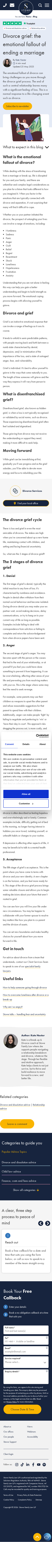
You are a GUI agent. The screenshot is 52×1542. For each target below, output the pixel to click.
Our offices (8, 1431)
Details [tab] (26, 744)
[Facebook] (33, 1465)
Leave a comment (17, 1124)
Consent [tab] (9, 744)
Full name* (10, 1327)
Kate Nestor (21, 59)
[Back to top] (37, 1537)
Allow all (26, 794)
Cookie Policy (8, 1499)
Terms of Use (8, 1495)
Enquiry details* (25, 1371)
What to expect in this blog (23, 146)
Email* (25, 1348)
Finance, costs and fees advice (19, 1181)
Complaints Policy (25, 1499)
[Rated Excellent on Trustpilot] (26, 23)
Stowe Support (9, 1441)
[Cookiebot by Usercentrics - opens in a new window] (37, 736)
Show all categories (24, 1190)
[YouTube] (39, 1465)
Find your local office (27, 503)
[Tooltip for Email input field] (47, 1348)
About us (7, 1426)
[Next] (47, 1223)
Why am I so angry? (13, 1006)
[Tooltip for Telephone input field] (47, 1337)
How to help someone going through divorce (25, 987)
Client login (8, 1454)
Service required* (13, 1358)
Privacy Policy (11, 1401)
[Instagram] (17, 1465)
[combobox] (9, 1340)
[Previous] (40, 1223)
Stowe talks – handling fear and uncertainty (24, 1014)
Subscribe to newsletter (17, 106)
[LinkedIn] (28, 1465)
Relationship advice (38, 28)
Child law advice (11, 1171)
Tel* (25, 1337)
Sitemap (39, 1499)
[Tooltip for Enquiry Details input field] (47, 1371)
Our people (8, 1436)
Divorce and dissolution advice (16, 28)
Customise (24, 803)
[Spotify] (44, 1465)
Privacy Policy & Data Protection (29, 1495)
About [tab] (42, 744)
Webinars (31, 1431)
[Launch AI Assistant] (47, 1537)
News (29, 1426)
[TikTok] (23, 1465)
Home (28, 16)
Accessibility (32, 1436)
